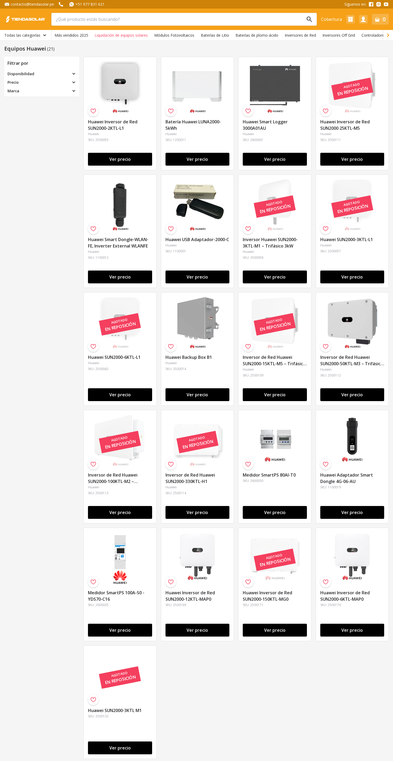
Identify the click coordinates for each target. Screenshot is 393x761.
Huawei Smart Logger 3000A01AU (265, 125)
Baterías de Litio (215, 35)
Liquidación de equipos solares (121, 35)
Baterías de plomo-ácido (257, 35)
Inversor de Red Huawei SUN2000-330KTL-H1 (190, 478)
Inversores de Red (300, 35)
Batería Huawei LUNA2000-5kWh (193, 125)
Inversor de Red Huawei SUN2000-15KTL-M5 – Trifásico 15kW (274, 360)
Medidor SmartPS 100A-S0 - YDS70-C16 (116, 596)
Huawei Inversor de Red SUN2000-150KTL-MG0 (267, 596)
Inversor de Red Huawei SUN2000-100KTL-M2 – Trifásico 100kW (112, 478)
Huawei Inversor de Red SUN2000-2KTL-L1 (112, 125)
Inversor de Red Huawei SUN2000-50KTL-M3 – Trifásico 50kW (351, 360)
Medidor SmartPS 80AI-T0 (269, 475)
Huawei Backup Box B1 (188, 357)
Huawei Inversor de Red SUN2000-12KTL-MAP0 (190, 596)
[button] (350, 19)
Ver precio (120, 159)
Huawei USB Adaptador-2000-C (197, 239)
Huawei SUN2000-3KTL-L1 (346, 239)
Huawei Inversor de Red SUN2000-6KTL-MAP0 (345, 596)
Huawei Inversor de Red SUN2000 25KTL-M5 (345, 125)
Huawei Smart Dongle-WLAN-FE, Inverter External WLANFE (118, 243)
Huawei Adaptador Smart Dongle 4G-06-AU (346, 478)
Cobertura (331, 19)
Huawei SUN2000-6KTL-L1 (114, 357)
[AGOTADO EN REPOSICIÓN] (352, 113)
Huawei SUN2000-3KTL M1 (115, 710)
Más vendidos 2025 (71, 35)
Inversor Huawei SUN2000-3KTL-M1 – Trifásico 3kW (270, 243)
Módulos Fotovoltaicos (174, 35)
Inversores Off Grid (338, 35)
